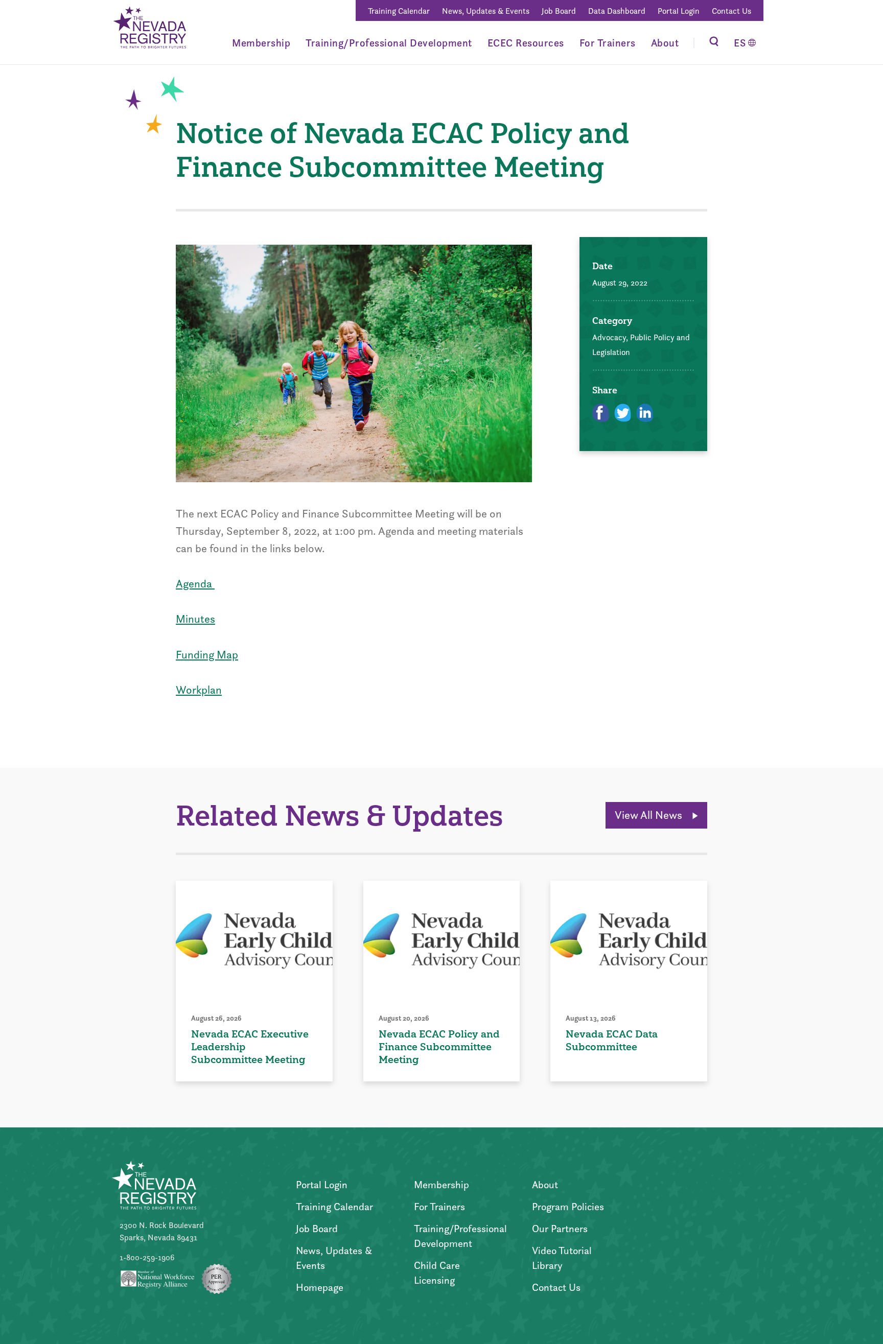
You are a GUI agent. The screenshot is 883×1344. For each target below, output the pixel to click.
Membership (261, 43)
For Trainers (607, 43)
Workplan (199, 689)
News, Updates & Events (485, 11)
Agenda (195, 583)
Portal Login (679, 11)
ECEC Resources (525, 43)
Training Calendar (399, 11)
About (665, 43)
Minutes (195, 618)
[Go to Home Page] (149, 29)
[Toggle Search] (713, 42)
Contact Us (731, 11)
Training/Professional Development (389, 43)
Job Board (559, 11)
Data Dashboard (616, 11)
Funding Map (207, 654)
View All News (650, 815)
